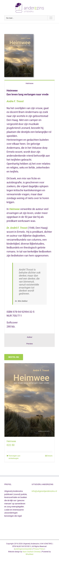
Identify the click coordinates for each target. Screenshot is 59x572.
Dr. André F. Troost (17, 227)
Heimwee (11, 441)
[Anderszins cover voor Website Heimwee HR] (19, 35)
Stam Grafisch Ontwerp (32, 552)
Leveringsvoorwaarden (23, 549)
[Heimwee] (29, 400)
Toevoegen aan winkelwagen (14, 457)
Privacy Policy (38, 549)
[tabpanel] (29, 210)
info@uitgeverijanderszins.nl (44, 491)
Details (49, 456)
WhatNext (29, 554)
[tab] (29, 83)
